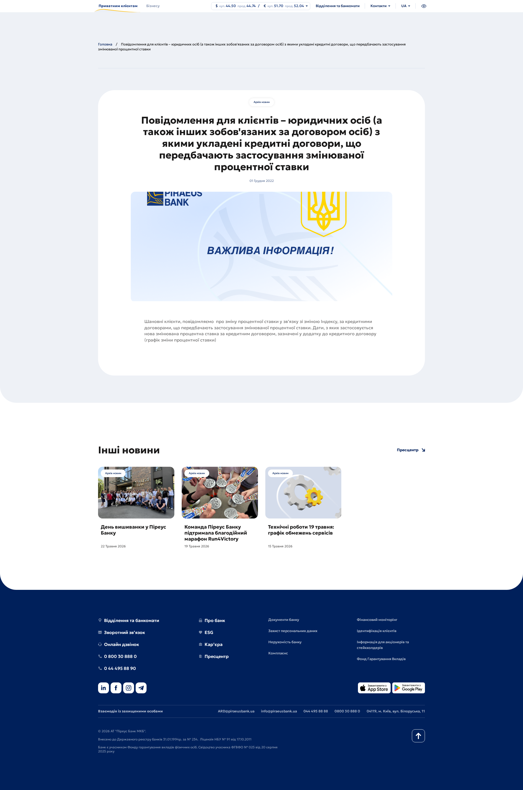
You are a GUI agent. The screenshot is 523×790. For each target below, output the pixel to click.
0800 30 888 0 (347, 711)
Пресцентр (407, 450)
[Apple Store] (374, 688)
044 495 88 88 (315, 711)
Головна (105, 44)
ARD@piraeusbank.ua (236, 711)
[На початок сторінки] (418, 735)
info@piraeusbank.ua (279, 711)
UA (403, 6)
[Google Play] (408, 688)
